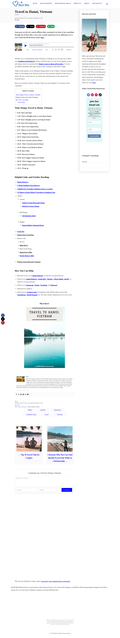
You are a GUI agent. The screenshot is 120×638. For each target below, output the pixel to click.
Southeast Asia (31, 414)
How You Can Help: (22, 100)
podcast (43, 410)
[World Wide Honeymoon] (21, 4)
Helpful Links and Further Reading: (27, 97)
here (42, 37)
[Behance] (25, 394)
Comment (66, 490)
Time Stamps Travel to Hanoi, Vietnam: (28, 95)
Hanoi (30, 410)
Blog (19, 406)
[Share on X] (3, 319)
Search (84, 162)
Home (16, 406)
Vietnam (60, 414)
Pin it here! (21, 102)
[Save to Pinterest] (3, 323)
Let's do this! (94, 136)
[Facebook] (16, 394)
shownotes (57, 410)
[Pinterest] (21, 394)
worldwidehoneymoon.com (22, 390)
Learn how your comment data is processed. (55, 581)
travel (46, 414)
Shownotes (17, 19)
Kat (17, 14)
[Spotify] (23, 394)
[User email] (28, 394)
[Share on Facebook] (3, 315)
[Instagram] (18, 394)
